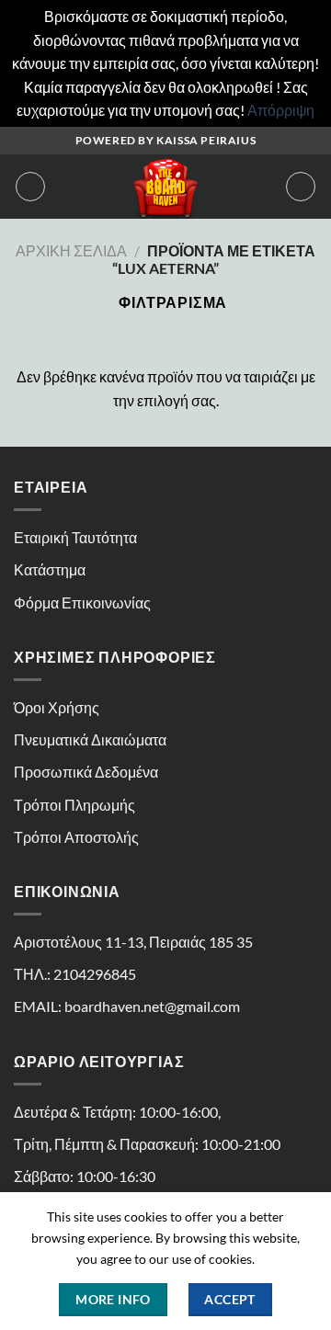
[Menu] (30, 186)
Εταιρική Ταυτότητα (75, 537)
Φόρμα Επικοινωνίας (82, 602)
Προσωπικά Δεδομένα (86, 771)
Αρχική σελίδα (71, 250)
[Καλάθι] (300, 186)
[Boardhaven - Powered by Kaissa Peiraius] (165, 186)
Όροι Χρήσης (56, 707)
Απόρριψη (280, 110)
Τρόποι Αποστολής (76, 837)
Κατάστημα (50, 569)
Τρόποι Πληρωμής (74, 804)
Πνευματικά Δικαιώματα (90, 739)
